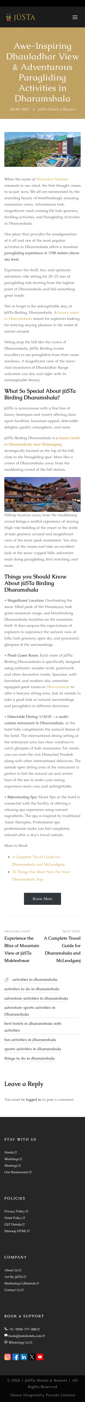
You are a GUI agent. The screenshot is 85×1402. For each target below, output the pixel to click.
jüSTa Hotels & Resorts (56, 109)
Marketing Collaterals (20, 1283)
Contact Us (12, 1290)
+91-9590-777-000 (22, 1329)
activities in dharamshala (35, 979)
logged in (33, 1099)
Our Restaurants (16, 1172)
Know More (42, 898)
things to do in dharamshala (29, 1058)
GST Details (12, 1224)
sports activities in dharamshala (32, 1048)
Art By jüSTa (13, 1277)
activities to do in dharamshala (31, 988)
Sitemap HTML (15, 1231)
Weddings (11, 1159)
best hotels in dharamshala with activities (32, 1027)
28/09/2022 (19, 109)
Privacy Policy (14, 1211)
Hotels (9, 1152)
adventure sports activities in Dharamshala (29, 1011)
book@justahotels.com (25, 1336)
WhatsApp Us (18, 1342)
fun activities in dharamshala (30, 1039)
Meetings (10, 1165)
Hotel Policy (13, 1218)
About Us (11, 1270)
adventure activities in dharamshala (36, 998)
